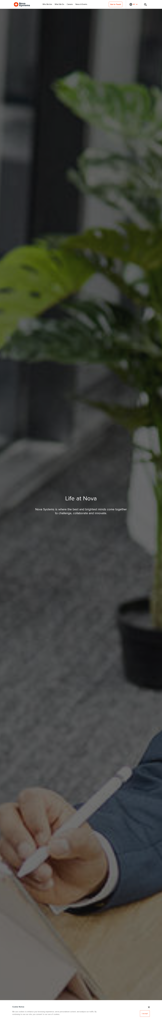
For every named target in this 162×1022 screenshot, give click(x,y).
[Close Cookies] (149, 1007)
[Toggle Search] (145, 4)
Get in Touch (115, 4)
